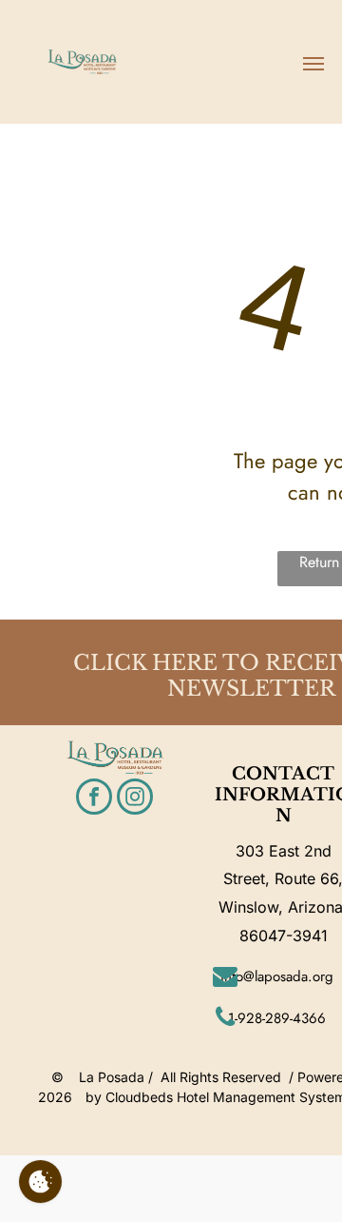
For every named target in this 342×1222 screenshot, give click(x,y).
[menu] (313, 64)
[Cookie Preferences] (40, 1181)
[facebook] (94, 799)
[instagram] (135, 799)
